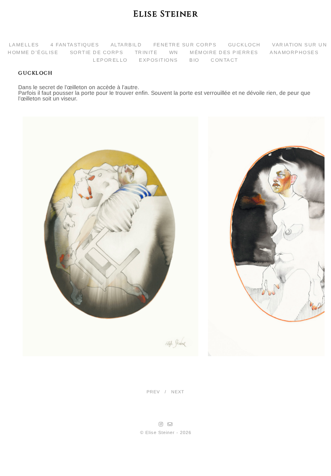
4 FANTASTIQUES (74, 45)
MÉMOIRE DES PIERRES (224, 52)
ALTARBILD (126, 45)
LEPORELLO (110, 60)
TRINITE (146, 52)
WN (173, 52)
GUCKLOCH (244, 45)
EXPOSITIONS (158, 60)
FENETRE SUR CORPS (185, 45)
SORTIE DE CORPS (97, 52)
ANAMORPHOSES (294, 52)
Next (177, 391)
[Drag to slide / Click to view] (174, 235)
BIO (194, 60)
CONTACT (224, 60)
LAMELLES (24, 45)
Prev (153, 391)
